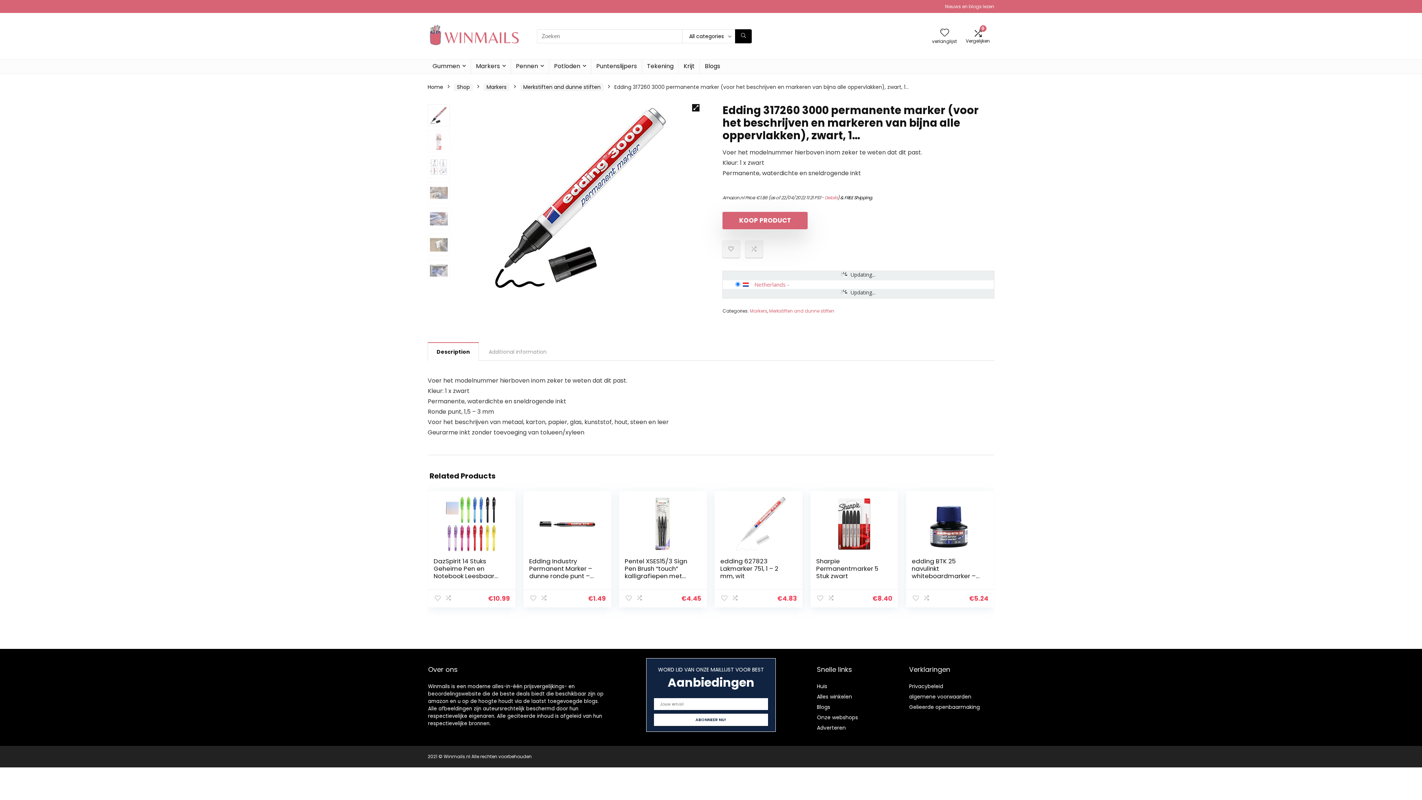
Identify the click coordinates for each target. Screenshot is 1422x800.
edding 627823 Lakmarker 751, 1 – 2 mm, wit (749, 568)
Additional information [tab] (518, 352)
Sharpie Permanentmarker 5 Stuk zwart (847, 568)
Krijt (689, 66)
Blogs (712, 66)
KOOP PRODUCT (765, 220)
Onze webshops (837, 717)
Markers (488, 66)
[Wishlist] (944, 33)
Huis (822, 686)
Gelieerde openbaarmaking (944, 707)
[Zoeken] (743, 36)
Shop (463, 87)
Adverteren (831, 727)
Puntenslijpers (616, 66)
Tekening (660, 66)
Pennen (527, 66)
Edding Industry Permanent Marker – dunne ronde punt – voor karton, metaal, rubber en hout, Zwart (562, 576)
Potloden (567, 66)
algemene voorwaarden (940, 696)
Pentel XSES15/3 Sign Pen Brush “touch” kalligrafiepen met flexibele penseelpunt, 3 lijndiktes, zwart (658, 576)
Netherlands (770, 284)
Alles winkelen (834, 696)
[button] (696, 107)
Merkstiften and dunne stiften (562, 87)
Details (831, 197)
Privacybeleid (926, 686)
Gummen (446, 66)
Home (435, 87)
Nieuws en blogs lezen (969, 6)
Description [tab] (453, 352)
